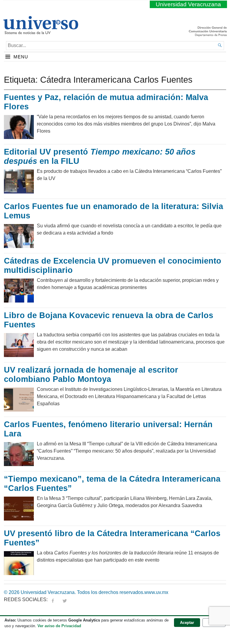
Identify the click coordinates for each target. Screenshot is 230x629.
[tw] (65, 599)
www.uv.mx (156, 592)
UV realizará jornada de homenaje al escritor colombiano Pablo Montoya (91, 374)
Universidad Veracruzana (188, 4)
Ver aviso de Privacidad (59, 626)
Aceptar (187, 622)
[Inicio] (40, 31)
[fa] (53, 599)
